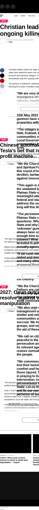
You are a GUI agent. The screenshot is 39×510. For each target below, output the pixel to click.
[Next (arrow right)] (3, 509)
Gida (16, 16)
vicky (10, 42)
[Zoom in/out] (7, 507)
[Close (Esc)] (1, 507)
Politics (31, 16)
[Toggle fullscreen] (5, 507)
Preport (11, 164)
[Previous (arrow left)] (1, 509)
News (23, 16)
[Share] (3, 507)
